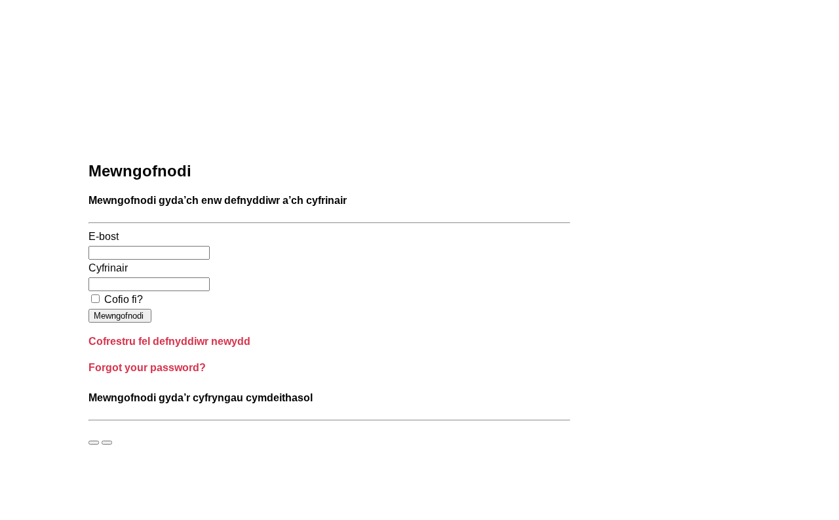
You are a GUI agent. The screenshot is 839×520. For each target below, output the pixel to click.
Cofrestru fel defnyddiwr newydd (169, 341)
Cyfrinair (108, 267)
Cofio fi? (123, 299)
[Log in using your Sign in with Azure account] (93, 443)
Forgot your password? (147, 367)
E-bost (103, 236)
